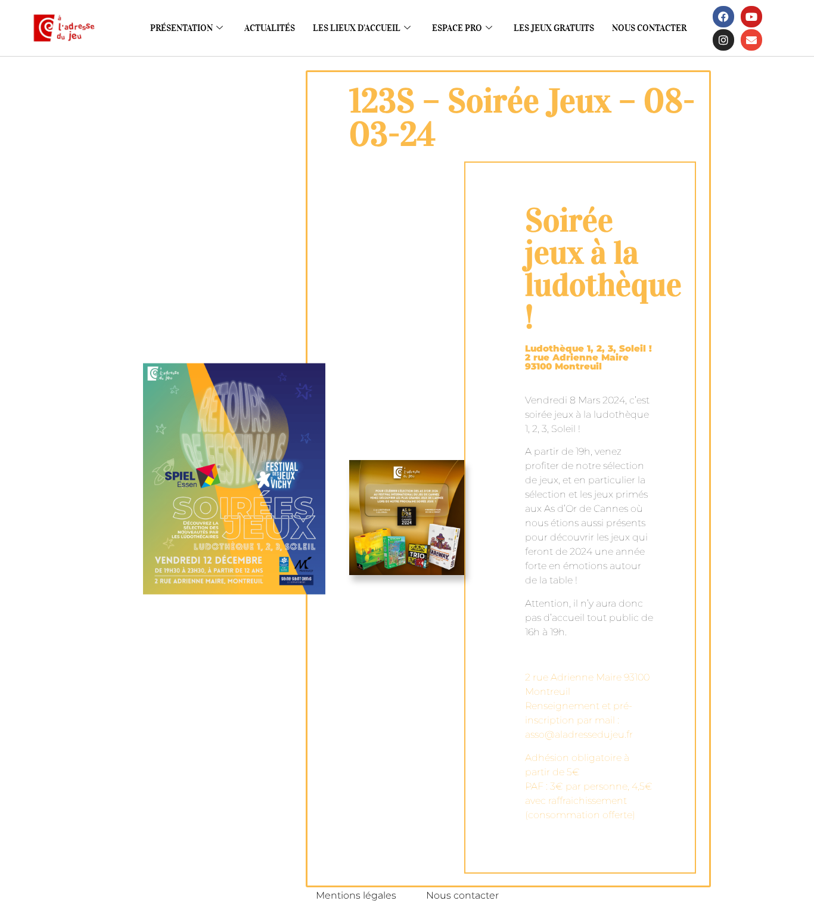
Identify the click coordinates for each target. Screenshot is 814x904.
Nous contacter (649, 28)
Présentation (181, 28)
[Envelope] (751, 40)
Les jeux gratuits (554, 28)
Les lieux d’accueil (356, 28)
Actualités (269, 28)
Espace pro (457, 28)
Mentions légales (356, 895)
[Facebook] (723, 16)
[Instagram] (723, 40)
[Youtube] (751, 16)
